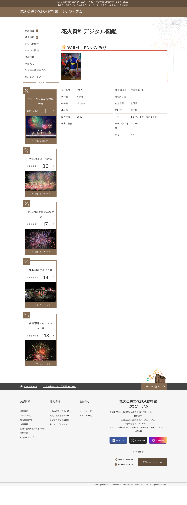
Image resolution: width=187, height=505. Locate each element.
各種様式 (29, 57)
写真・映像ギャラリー (59, 415)
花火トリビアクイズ (58, 424)
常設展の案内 (26, 420)
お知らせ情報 (32, 43)
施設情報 (29, 30)
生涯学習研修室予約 (35, 70)
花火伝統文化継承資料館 (51, 11)
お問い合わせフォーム (152, 462)
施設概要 (24, 411)
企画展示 (24, 424)
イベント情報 (32, 50)
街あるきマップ (33, 76)
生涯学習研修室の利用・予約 (32, 428)
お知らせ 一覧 (86, 411)
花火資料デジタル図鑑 (59, 420)
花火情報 (29, 37)
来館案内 (29, 63)
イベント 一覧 (86, 415)
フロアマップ (26, 415)
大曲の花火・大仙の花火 (60, 411)
